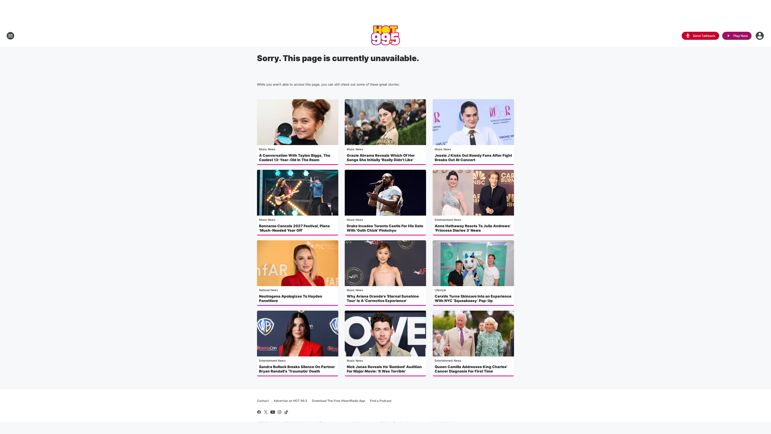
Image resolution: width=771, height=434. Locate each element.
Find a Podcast (381, 401)
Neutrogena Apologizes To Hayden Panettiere (290, 298)
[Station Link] (385, 35)
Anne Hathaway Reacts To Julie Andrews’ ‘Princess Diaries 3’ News (473, 228)
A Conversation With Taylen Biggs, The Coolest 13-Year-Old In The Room (294, 157)
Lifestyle (440, 290)
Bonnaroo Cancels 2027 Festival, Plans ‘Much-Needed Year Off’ (294, 228)
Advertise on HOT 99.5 (290, 401)
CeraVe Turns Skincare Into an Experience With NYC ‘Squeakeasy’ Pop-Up (473, 298)
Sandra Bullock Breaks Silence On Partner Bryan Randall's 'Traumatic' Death (297, 369)
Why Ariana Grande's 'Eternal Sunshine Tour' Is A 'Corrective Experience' (383, 298)
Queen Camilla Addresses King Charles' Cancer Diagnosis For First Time (471, 369)
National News (268, 290)
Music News (267, 149)
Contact (263, 401)
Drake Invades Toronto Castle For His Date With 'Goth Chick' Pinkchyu (385, 228)
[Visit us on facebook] (259, 412)
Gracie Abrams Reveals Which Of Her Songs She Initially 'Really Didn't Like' (381, 157)
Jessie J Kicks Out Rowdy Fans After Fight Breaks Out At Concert (473, 157)
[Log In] (760, 36)
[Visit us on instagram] (279, 412)
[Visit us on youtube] (272, 412)
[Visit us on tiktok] (286, 412)
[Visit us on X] (265, 412)
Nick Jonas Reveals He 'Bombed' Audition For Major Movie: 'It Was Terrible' (384, 369)
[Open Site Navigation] (10, 36)
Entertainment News (448, 219)
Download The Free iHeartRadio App (338, 401)
